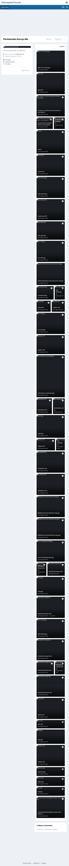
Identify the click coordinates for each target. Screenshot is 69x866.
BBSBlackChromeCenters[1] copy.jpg (48, 513)
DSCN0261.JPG (42, 468)
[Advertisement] (34, 23)
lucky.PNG (41, 307)
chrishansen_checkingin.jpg (46, 393)
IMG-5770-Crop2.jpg (44, 67)
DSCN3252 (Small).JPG (45, 656)
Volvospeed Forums (11, 2)
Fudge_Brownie (19, 54)
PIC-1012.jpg (41, 257)
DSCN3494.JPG (42, 410)
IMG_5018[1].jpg (42, 634)
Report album (25, 70)
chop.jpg (40, 591)
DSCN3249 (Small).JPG (45, 692)
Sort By (62, 46)
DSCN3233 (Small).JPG (56, 571)
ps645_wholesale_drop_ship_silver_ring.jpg (50, 281)
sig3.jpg (40, 739)
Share (49, 39)
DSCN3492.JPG (59, 408)
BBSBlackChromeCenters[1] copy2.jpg (49, 535)
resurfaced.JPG (42, 216)
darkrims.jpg (41, 772)
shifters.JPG (41, 350)
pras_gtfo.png (42, 235)
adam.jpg (40, 433)
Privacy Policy (27, 863)
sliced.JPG (41, 171)
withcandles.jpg (42, 194)
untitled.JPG (56, 307)
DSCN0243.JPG (42, 490)
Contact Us (36, 863)
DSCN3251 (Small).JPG (44, 613)
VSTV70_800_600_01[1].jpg (46, 557)
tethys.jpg (41, 781)
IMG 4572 (40, 90)
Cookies (43, 863)
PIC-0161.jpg (41, 329)
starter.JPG (41, 714)
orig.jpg (40, 791)
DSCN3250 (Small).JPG (45, 670)
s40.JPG (40, 724)
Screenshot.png (42, 295)
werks (39, 149)
